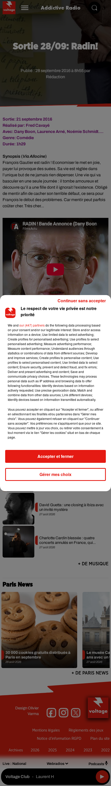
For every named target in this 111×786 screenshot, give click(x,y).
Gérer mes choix (55, 474)
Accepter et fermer (55, 456)
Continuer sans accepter (82, 301)
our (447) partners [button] (32, 325)
